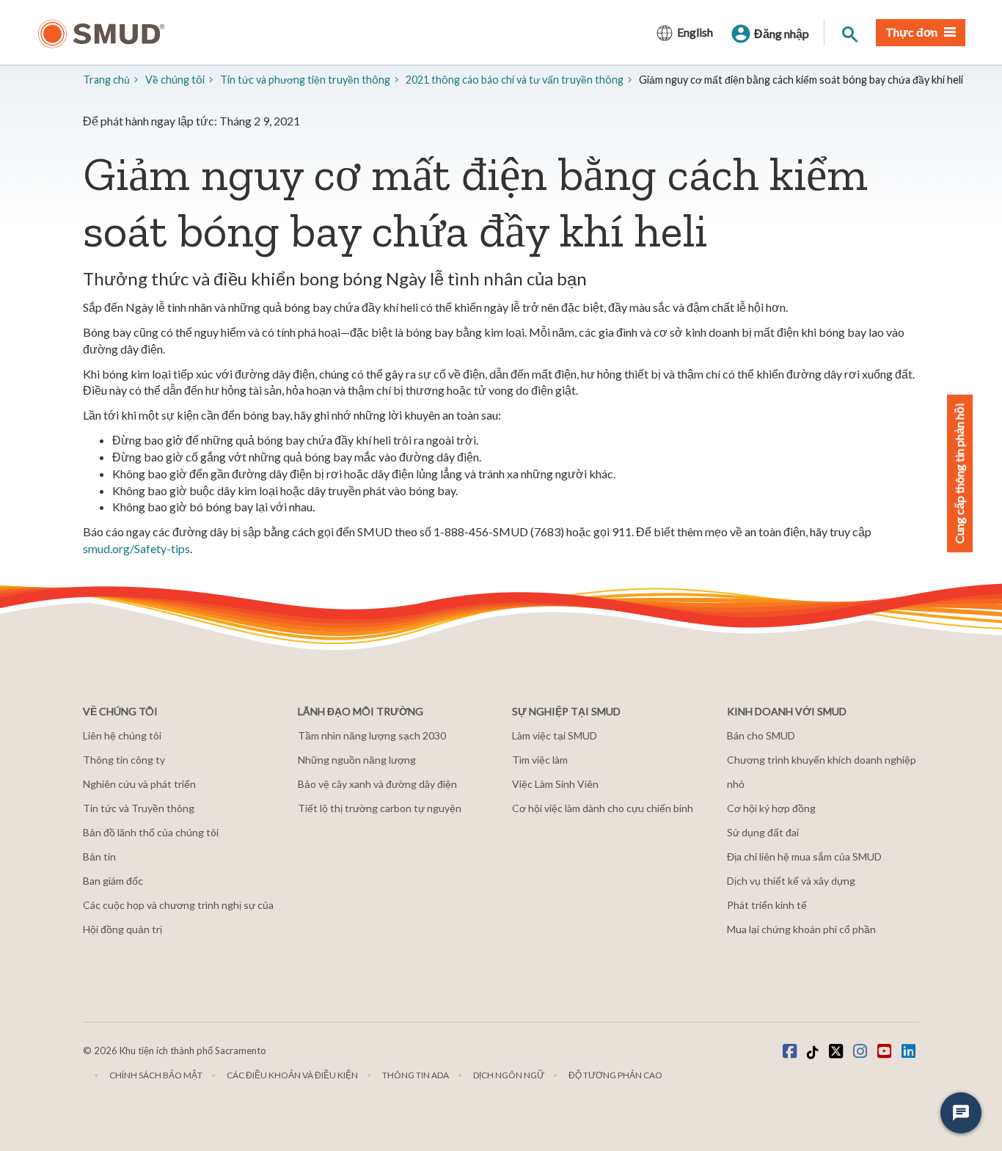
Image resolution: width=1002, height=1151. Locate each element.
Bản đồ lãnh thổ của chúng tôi (151, 832)
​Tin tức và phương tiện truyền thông (305, 79)
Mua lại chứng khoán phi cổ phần (801, 929)
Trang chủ (106, 79)
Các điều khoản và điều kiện (292, 1075)
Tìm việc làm (540, 759)
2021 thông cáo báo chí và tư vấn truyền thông (514, 79)
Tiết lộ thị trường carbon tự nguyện (379, 808)
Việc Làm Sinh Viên (555, 784)
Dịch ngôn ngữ (508, 1075)
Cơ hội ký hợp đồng (771, 808)
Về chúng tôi (175, 79)
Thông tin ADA (415, 1075)
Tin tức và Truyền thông (138, 808)
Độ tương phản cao (615, 1075)
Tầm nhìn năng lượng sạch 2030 (372, 735)
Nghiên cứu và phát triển (139, 784)
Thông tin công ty (124, 759)
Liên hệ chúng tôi (122, 735)
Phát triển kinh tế (767, 905)
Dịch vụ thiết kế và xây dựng (791, 880)
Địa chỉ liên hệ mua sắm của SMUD (804, 856)
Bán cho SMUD (761, 735)
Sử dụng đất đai (763, 832)
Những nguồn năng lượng (357, 759)
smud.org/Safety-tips (136, 548)
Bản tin (99, 856)
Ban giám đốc (113, 880)
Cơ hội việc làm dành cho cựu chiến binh (602, 808)
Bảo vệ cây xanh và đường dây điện (377, 784)
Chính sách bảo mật (155, 1075)
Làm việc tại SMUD (554, 735)
